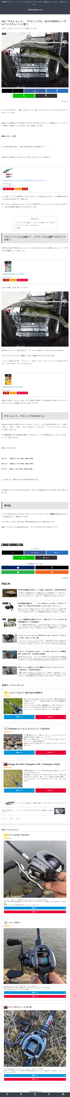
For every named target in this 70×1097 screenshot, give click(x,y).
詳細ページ (19, 717)
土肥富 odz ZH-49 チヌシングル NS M (13, 387)
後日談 (18, 228)
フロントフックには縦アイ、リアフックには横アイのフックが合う (35, 222)
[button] (46, 96)
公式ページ (50, 717)
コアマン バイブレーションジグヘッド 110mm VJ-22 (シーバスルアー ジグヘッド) (25, 180)
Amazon (18, 188)
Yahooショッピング (8, 188)
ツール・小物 (14, 544)
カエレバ (10, 183)
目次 (32, 219)
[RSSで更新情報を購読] (52, 572)
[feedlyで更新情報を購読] (18, 572)
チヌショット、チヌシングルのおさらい (27, 225)
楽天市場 (25, 188)
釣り (21, 544)
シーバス (5, 544)
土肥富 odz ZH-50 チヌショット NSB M (13, 274)
